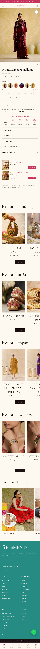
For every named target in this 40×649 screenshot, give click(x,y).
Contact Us (5, 625)
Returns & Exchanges (8, 616)
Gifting (4, 595)
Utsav (23, 580)
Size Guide (5, 622)
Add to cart (20, 640)
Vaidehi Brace (13, 456)
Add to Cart (32, 167)
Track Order (5, 619)
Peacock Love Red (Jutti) (8, 533)
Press (23, 619)
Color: (7, 81)
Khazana (24, 586)
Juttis (3, 583)
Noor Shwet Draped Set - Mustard (13, 388)
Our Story (24, 613)
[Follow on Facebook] (3, 634)
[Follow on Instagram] (8, 634)
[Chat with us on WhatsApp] (33, 632)
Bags (3, 586)
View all (20, 262)
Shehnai (23, 598)
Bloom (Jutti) (13, 316)
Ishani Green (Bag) (14, 250)
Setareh (23, 602)
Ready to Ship (6, 598)
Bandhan (24, 595)
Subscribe (25, 570)
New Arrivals (5, 580)
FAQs (3, 629)
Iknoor (23, 605)
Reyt (22, 592)
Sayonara (24, 583)
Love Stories (25, 589)
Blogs (23, 616)
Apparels (4, 589)
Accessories (5, 592)
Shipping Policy (6, 613)
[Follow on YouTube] (12, 634)
